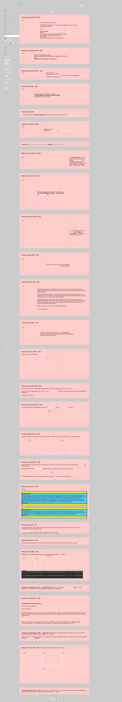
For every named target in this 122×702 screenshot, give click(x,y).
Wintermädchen (44, 354)
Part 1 (38, 454)
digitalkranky (71, 114)
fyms (6, 62)
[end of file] (25, 619)
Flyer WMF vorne (48, 479)
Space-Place (51, 407)
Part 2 (70, 454)
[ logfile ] (24, 601)
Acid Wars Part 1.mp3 (65, 130)
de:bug (6, 81)
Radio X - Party (64, 407)
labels (6, 88)
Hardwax (56, 634)
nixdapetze (8, 59)
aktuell (53, 11)
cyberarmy (7, 68)
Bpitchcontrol (43, 194)
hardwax (7, 75)
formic (6, 76)
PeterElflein (8, 60)
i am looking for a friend (53, 75)
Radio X (81, 464)
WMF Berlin (68, 31)
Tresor (53, 96)
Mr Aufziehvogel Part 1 (28, 530)
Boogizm (7, 63)
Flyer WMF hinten (60, 479)
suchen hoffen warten (53, 266)
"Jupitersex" (54, 391)
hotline (6, 70)
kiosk (54, 26)
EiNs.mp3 (53, 130)
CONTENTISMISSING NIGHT (57, 31)
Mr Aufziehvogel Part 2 (28, 531)
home (6, 87)
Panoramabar (77, 160)
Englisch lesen (82, 543)
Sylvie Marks (30, 638)
